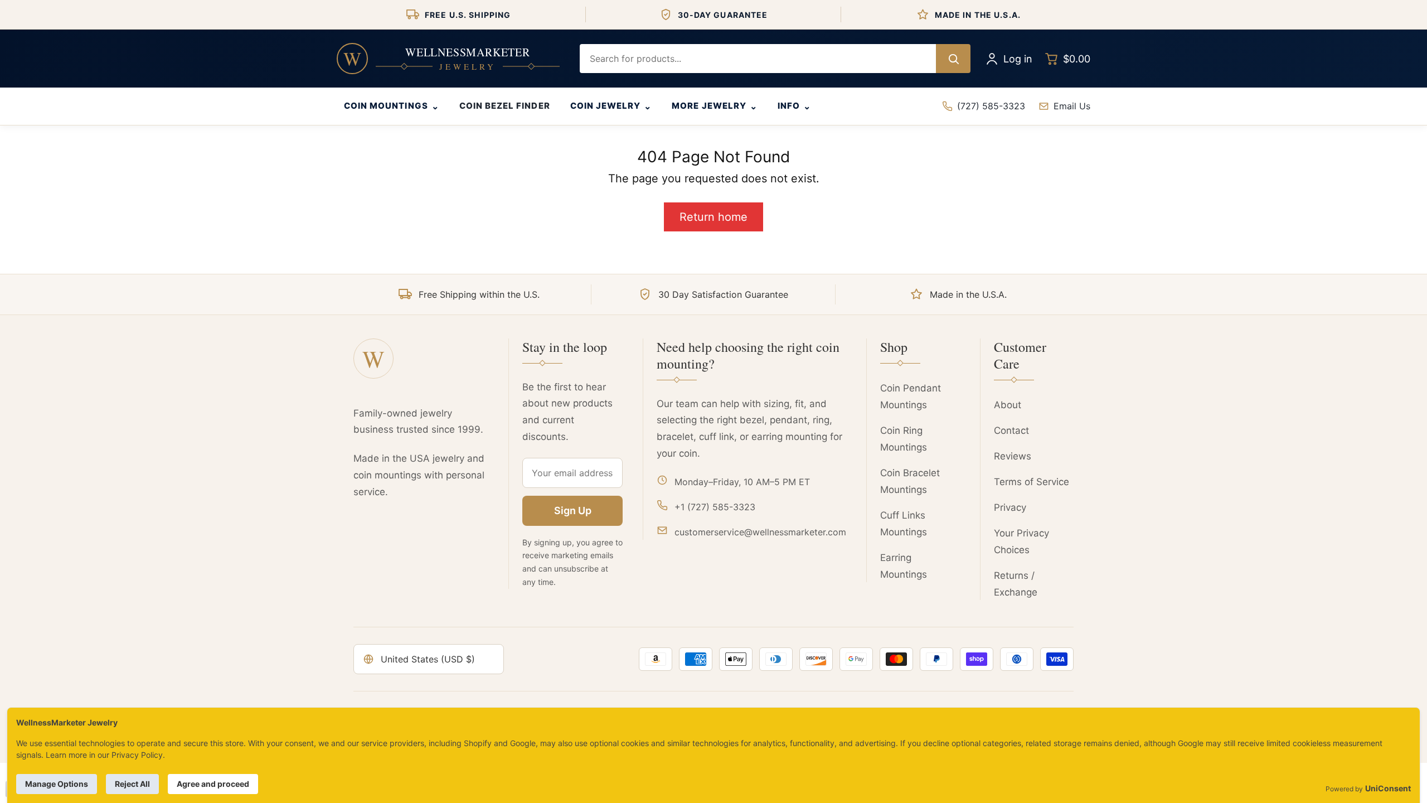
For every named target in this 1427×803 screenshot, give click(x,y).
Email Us (1072, 106)
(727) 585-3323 (991, 106)
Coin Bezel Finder (504, 105)
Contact (1011, 430)
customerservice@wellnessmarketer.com (760, 532)
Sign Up (572, 510)
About (1007, 404)
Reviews (1012, 456)
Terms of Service (1031, 481)
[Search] (953, 58)
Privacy (1010, 507)
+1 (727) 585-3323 (714, 506)
